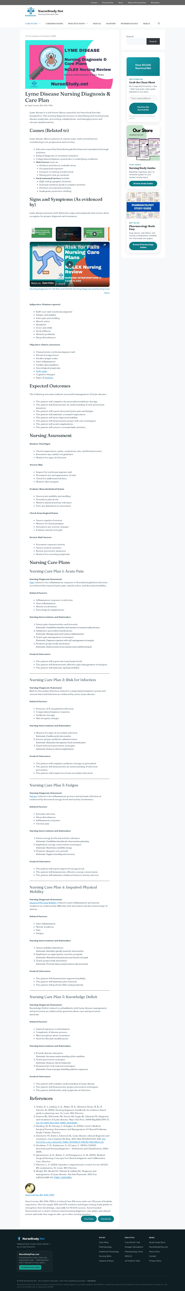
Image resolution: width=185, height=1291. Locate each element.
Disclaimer (155, 3)
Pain (32, 582)
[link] (33, 245)
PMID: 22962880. (63, 1177)
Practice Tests (76, 23)
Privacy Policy (107, 3)
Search (130, 36)
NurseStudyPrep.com (158, 1247)
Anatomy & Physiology (109, 1252)
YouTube (89, 1218)
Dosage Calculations (134, 1247)
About (120, 3)
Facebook (106, 1218)
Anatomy (111, 23)
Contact (94, 3)
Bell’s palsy (41, 371)
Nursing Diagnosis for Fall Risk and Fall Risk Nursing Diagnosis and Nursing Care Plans (69, 245)
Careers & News (54, 23)
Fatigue (33, 796)
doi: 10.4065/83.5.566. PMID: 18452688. (57, 1122)
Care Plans (31, 23)
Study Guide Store (157, 1242)
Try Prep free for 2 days (30, 1267)
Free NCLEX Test (132, 1242)
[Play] (94, 234)
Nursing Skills (105, 1256)
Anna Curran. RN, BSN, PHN (39, 1194)
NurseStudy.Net (50, 11)
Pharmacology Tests (134, 1252)
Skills (146, 23)
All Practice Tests (132, 1261)
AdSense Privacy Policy (137, 3)
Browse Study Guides (143, 183)
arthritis (49, 377)
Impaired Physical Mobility (43, 902)
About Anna (154, 1252)
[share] (104, 244)
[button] (158, 23)
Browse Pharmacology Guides (143, 245)
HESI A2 (97, 23)
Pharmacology (129, 23)
